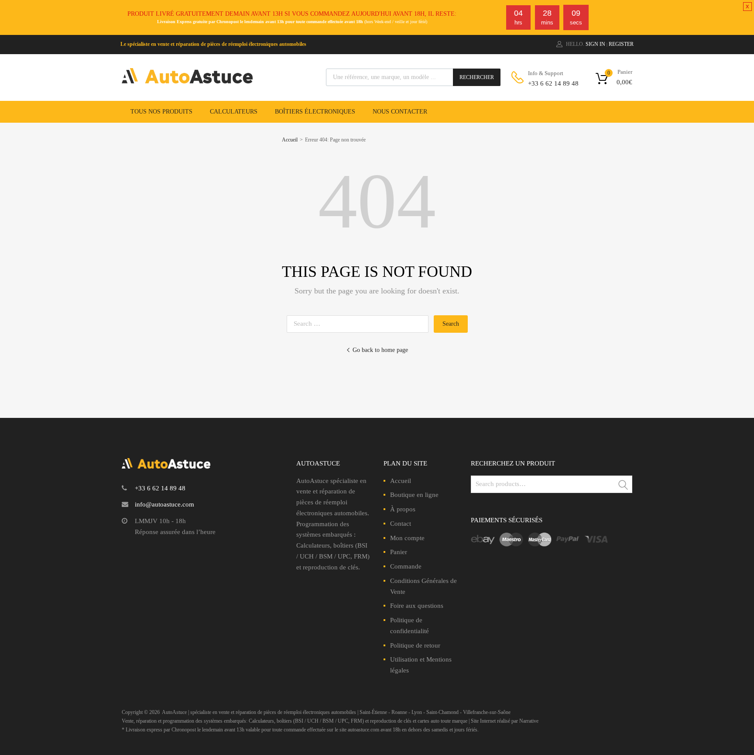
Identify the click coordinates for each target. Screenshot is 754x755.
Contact (400, 523)
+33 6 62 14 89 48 (549, 83)
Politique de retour (415, 645)
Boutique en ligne (414, 494)
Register (621, 44)
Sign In (595, 44)
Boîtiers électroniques (315, 111)
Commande (406, 566)
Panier (398, 551)
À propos (402, 509)
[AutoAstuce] (187, 81)
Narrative (528, 721)
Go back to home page (380, 350)
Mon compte (407, 537)
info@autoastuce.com (164, 504)
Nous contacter (400, 111)
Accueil (290, 140)
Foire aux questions (416, 605)
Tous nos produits (161, 111)
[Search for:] (360, 323)
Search (623, 486)
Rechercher (476, 77)
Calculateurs (233, 111)
